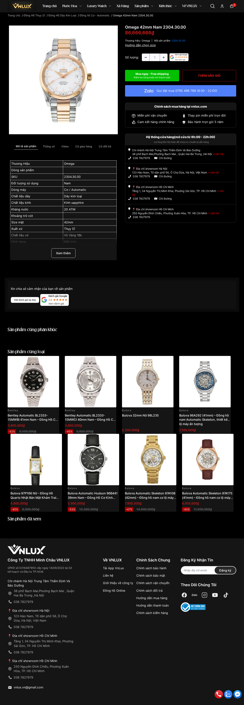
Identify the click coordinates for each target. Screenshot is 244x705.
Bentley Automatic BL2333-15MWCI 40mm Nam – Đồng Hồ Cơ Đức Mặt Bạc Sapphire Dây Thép (90, 419)
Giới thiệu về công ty (118, 583)
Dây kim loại (73, 196)
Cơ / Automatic (75, 190)
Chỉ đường (165, 158)
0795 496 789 (185, 91)
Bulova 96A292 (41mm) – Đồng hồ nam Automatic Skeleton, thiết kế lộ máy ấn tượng (204, 419)
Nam (67, 183)
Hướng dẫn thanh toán (152, 605)
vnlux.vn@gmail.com (28, 687)
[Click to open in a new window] (63, 80)
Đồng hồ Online (114, 590)
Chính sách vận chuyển (152, 583)
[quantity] (145, 57)
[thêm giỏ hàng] (45, 361)
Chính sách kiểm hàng (152, 613)
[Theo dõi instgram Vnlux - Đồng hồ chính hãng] (204, 595)
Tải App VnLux (113, 568)
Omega (69, 163)
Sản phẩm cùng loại (26, 352)
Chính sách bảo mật (150, 575)
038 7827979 (141, 158)
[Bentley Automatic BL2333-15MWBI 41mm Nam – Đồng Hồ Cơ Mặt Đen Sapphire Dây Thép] (33, 381)
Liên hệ (108, 575)
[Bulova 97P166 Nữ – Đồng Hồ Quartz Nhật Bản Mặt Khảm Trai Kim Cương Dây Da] (36, 459)
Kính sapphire (74, 203)
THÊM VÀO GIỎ (209, 76)
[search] (177, 19)
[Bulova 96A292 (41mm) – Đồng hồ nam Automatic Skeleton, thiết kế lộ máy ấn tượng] (205, 381)
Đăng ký (225, 570)
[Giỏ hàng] (232, 5)
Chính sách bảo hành (151, 568)
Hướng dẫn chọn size (140, 45)
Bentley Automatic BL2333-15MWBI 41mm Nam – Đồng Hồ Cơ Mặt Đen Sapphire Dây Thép (32, 419)
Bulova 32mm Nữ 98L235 (140, 415)
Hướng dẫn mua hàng (151, 598)
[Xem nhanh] (54, 361)
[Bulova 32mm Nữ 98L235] (147, 381)
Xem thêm (63, 253)
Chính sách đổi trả (149, 590)
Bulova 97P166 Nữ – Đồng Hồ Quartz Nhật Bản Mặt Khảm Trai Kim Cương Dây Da (33, 497)
